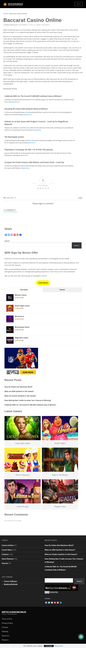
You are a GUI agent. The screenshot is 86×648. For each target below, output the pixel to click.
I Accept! (49, 646)
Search (7, 241)
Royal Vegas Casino (22, 306)
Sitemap (5, 631)
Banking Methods (11, 584)
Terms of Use (7, 619)
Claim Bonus (43, 283)
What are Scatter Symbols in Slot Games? (20, 396)
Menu (78, 4)
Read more (16, 102)
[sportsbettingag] (21, 362)
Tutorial (5, 563)
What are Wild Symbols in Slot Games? (19, 391)
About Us (5, 636)
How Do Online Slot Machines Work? (18, 387)
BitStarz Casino (21, 295)
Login (80, 198)
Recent (62, 290)
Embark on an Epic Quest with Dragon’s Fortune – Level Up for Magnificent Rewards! (36, 122)
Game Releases (8, 559)
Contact (5, 627)
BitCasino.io (19, 316)
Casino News (7, 550)
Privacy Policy (7, 623)
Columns (5, 554)
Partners (5, 640)
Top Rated (24, 290)
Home (5, 13)
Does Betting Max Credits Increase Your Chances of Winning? (27, 400)
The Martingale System (14, 137)
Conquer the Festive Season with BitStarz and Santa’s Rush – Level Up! (34, 162)
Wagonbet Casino (21, 338)
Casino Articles (10, 25)
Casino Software (10, 581)
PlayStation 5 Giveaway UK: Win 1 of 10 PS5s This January (28, 149)
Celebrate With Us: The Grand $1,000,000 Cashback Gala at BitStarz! (33, 96)
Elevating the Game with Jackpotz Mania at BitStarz (26, 109)
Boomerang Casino (22, 327)
